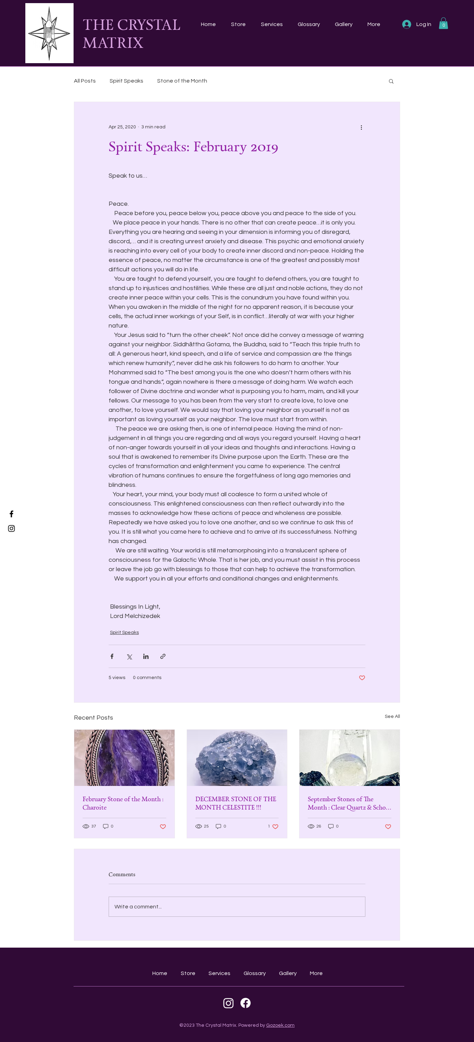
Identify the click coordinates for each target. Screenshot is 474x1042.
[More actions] (361, 127)
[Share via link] (163, 656)
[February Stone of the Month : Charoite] (124, 758)
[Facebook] (11, 513)
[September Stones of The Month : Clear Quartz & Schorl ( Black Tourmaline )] (349, 758)
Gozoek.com (280, 1025)
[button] (443, 23)
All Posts (85, 81)
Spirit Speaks (126, 81)
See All (392, 716)
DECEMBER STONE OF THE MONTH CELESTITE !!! (235, 803)
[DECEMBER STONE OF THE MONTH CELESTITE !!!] (237, 758)
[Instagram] (11, 528)
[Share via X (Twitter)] (129, 656)
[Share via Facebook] (112, 656)
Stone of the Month (182, 81)
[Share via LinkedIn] (146, 656)
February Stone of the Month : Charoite (123, 803)
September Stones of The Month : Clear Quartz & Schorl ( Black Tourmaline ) (349, 803)
